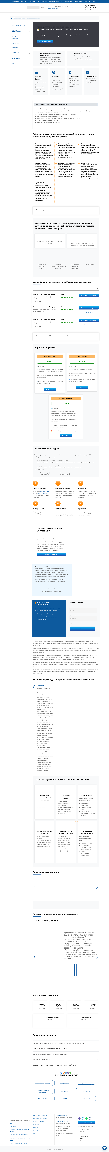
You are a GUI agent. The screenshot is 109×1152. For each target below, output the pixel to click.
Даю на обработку (82, 623)
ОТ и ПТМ (87, 1)
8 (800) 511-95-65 (90, 8)
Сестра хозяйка (42, 1098)
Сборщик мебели (64, 1083)
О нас (94, 1)
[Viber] (68, 1073)
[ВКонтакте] (61, 1073)
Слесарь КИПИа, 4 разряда (42, 1083)
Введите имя (72, 607)
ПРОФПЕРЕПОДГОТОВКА (19, 1)
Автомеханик (64, 1091)
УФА (81, 1140)
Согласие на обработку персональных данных (20, 1139)
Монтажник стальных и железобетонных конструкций (86, 1083)
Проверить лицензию (51, 554)
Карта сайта (13, 1126)
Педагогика (78, 1)
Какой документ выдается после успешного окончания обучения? (55, 1065)
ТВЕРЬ (81, 1138)
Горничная (64, 1098)
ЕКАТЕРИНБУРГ (84, 1134)
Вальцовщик (86, 1091)
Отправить (83, 629)
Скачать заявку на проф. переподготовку (68, 473)
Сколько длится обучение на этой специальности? (50, 1049)
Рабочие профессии (55, 1)
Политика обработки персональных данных (20, 1130)
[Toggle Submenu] (29, 25)
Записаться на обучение (89, 295)
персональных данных (89, 623)
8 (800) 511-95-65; (45, 491)
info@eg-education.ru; (43, 493)
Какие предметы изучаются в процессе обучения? (50, 1054)
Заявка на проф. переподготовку (45, 473)
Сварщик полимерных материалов (43, 1091)
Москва (42, 8)
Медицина (68, 1)
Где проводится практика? (41, 1059)
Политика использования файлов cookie (19, 1134)
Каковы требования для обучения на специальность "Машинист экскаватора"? (59, 1043)
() (53, 8)
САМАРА (82, 1143)
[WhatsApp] (70, 1073)
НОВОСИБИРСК (84, 1136)
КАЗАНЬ (82, 1131)
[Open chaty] (104, 1148)
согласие (75, 623)
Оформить (51, 389)
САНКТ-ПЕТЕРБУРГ (85, 1129)
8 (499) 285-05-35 (90, 6)
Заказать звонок (88, 299)
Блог (11, 1123)
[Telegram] (66, 1073)
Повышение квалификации (38, 1)
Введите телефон (73, 615)
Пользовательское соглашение (18, 1143)
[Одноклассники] (64, 1073)
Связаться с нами (77, 7)
